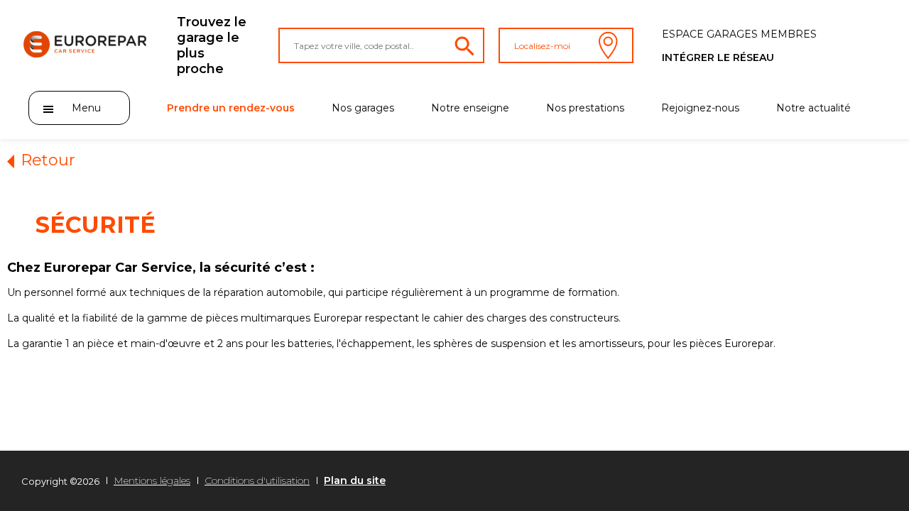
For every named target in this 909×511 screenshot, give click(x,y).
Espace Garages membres (739, 34)
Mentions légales (152, 480)
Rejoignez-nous (700, 107)
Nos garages (363, 107)
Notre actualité (813, 107)
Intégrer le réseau (718, 57)
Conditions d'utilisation (257, 480)
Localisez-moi (542, 45)
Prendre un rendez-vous (231, 107)
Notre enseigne (470, 107)
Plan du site (355, 480)
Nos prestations (585, 107)
